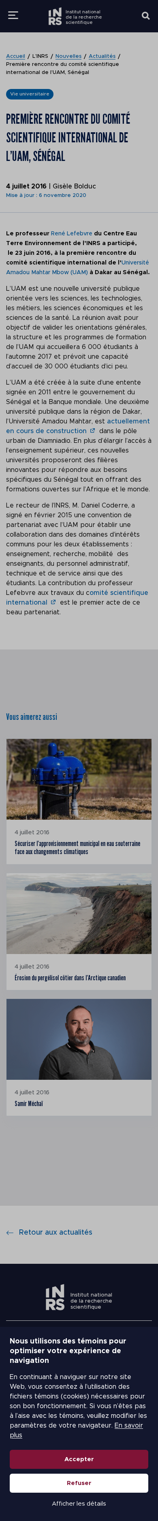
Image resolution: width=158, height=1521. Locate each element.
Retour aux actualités (55, 1232)
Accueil (15, 56)
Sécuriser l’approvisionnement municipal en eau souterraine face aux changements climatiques (77, 847)
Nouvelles (68, 56)
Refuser (79, 1483)
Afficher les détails (79, 1504)
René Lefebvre (71, 234)
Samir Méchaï (29, 1103)
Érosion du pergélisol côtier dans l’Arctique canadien (70, 977)
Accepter (79, 1459)
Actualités (102, 56)
